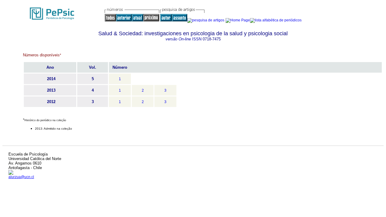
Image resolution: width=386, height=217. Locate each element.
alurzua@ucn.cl (21, 177)
